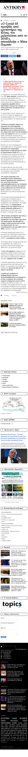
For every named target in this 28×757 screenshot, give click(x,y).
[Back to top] (24, 753)
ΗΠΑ (13, 727)
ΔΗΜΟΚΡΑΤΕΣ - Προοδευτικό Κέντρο (11, 531)
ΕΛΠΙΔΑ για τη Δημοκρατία (8, 519)
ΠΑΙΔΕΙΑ (16, 728)
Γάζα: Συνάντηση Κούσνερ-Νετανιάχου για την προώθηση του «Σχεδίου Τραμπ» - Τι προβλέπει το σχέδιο (18, 588)
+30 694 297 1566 (6, 652)
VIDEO (20, 723)
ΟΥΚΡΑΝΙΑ (24, 728)
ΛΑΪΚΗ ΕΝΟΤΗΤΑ (6, 540)
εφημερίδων (13, 502)
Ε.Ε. (2, 725)
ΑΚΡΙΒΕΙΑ (12, 730)
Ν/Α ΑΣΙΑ (22, 737)
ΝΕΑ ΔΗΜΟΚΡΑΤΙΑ (6, 512)
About (2, 1)
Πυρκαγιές (13, 737)
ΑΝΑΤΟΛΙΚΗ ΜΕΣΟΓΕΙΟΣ (19, 738)
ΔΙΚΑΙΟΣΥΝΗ (21, 730)
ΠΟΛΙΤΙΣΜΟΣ (23, 727)
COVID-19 (13, 20)
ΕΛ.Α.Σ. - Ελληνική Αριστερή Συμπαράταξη (12, 514)
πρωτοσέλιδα (8, 502)
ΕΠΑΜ (3, 539)
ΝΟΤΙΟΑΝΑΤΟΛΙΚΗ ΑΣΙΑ (19, 735)
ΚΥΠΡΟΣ (3, 732)
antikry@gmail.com (22, 649)
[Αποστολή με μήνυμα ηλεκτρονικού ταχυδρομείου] (19, 56)
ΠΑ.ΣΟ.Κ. (4, 516)
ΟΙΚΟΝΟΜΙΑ (6, 723)
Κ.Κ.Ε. (3, 521)
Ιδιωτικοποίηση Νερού (6, 738)
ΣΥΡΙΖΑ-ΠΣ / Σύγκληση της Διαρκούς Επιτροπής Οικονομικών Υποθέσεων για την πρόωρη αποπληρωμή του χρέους (13, 554)
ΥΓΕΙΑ (6, 727)
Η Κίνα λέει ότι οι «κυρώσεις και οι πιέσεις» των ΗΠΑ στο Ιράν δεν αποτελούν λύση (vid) (16, 666)
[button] (2, 1)
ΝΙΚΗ (3, 535)
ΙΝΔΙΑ (5, 730)
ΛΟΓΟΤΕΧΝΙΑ (13, 740)
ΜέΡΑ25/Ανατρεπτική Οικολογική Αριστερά (12, 525)
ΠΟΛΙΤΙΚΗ (5, 718)
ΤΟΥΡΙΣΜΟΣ (3, 741)
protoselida (17, 502)
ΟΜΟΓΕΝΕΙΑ (22, 740)
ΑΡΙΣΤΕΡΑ (3, 740)
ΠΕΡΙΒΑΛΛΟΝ (20, 732)
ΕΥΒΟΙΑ (11, 732)
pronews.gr (4, 115)
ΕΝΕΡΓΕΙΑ (7, 728)
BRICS (15, 733)
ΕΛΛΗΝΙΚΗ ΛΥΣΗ (6, 518)
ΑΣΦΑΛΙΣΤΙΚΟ (23, 733)
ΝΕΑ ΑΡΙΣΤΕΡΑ (5, 533)
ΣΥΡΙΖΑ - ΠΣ (5, 529)
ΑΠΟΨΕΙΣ (12, 725)
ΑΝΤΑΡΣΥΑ (4, 537)
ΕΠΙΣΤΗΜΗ (6, 735)
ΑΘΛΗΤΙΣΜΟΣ (4, 737)
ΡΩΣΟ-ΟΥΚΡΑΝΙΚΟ (6, 733)
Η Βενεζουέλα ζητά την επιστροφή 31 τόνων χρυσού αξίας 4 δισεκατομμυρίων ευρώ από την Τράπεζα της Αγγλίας (19, 581)
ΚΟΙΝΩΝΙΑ (24, 725)
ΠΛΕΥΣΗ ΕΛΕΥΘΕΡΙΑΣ (7, 523)
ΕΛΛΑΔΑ (14, 721)
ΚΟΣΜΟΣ (6, 20)
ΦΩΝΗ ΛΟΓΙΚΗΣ (6, 527)
